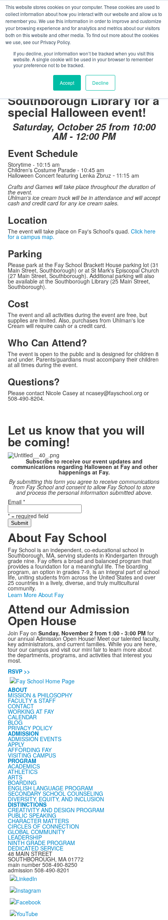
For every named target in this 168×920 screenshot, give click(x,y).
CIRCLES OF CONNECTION (43, 826)
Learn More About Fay (36, 595)
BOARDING (22, 782)
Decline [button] (100, 82)
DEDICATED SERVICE (35, 848)
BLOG (15, 722)
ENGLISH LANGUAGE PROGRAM (50, 788)
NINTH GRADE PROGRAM (41, 843)
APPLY (16, 744)
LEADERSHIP (25, 837)
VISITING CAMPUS (32, 755)
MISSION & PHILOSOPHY (40, 695)
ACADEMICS (24, 766)
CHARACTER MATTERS (38, 821)
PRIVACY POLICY (30, 728)
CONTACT (21, 706)
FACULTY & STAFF (32, 700)
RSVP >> (19, 671)
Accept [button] (67, 82)
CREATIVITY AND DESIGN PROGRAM (56, 810)
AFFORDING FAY (30, 750)
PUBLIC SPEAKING (32, 815)
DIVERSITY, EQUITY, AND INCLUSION (56, 799)
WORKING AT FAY (31, 711)
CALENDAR (22, 717)
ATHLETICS (23, 772)
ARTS (15, 777)
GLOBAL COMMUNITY (36, 832)
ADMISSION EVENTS (34, 739)
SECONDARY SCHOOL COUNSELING (55, 793)
